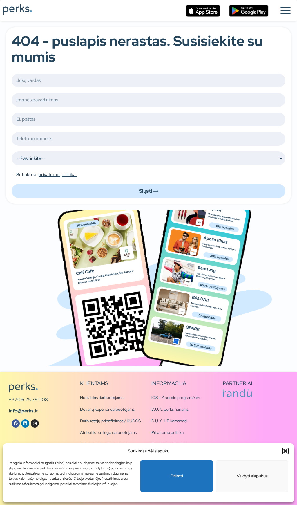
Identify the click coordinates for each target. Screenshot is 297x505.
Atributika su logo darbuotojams (108, 432)
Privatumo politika (167, 432)
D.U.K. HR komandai (169, 420)
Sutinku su (46, 175)
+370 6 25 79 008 (28, 399)
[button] (285, 451)
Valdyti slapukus (252, 476)
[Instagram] (35, 423)
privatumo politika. (57, 175)
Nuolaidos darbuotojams (101, 397)
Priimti (177, 476)
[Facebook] (16, 423)
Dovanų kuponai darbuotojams (107, 409)
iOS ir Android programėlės (175, 397)
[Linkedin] (25, 423)
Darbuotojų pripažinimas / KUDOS (110, 420)
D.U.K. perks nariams (170, 409)
